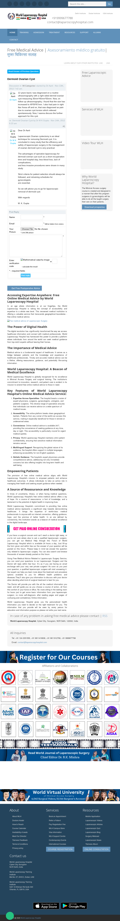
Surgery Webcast (92, 836)
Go (109, 3)
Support (84, 32)
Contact (14, 39)
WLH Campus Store (57, 828)
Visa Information (55, 832)
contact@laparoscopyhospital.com (70, 22)
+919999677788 (62, 18)
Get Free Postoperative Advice (26, 288)
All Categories (28, 86)
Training (24, 32)
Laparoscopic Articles (94, 824)
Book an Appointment (57, 816)
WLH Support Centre (57, 836)
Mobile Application (92, 816)
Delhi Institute (80, 13)
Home (12, 32)
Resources (70, 32)
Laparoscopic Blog (92, 832)
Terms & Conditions (20, 844)
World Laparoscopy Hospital (31, 918)
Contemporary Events (57, 840)
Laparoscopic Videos (93, 820)
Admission (38, 32)
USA (108, 63)
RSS (104, 616)
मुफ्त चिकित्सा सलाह (21, 54)
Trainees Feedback (20, 840)
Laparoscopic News (93, 840)
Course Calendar (19, 828)
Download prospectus (95, 206)
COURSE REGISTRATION (60, 849)
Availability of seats (20, 832)
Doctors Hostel (18, 820)
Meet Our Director (19, 836)
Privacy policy (17, 848)
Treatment (54, 32)
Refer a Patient (55, 820)
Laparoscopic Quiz (92, 828)
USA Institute (108, 13)
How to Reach (18, 824)
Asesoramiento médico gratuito (76, 50)
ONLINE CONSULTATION (96, 849)
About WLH (16, 816)
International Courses (57, 844)
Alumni (97, 32)
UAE (101, 63)
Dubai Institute (94, 13)
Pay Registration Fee (57, 824)
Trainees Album (91, 844)
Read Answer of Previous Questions (23, 71)
